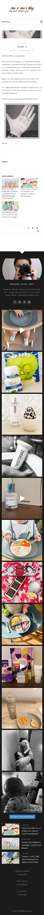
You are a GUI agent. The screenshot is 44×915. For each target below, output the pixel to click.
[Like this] (33, 51)
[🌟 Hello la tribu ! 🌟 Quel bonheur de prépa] (22, 624)
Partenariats (23, 885)
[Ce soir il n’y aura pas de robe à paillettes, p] (22, 792)
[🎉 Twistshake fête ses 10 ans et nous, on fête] (22, 330)
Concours (23, 891)
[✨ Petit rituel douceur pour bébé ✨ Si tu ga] (22, 372)
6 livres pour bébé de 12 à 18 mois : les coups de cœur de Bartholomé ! (31, 831)
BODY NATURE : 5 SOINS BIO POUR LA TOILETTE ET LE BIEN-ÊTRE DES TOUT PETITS (10, 194)
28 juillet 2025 (26, 839)
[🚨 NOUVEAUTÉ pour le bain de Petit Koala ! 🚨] (22, 456)
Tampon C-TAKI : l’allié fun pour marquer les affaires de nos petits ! (30, 859)
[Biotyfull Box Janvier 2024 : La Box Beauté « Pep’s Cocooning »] (10, 206)
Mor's (15, 51)
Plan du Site (22, 874)
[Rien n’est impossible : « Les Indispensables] (22, 666)
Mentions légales (22, 871)
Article (22, 43)
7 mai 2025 (25, 853)
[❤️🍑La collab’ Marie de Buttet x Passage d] (22, 582)
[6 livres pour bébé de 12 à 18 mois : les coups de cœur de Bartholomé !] (29, 183)
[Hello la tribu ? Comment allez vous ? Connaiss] (22, 498)
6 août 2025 (25, 825)
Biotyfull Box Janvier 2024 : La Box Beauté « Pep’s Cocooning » (10, 214)
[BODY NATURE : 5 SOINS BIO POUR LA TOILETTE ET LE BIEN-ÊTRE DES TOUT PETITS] (10, 183)
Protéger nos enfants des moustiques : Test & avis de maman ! (32, 845)
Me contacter (22, 881)
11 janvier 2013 (24, 51)
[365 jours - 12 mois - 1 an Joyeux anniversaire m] (22, 750)
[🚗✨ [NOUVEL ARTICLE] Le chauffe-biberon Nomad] (22, 414)
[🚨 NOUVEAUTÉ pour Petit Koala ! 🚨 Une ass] (22, 540)
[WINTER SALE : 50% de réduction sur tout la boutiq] (22, 708)
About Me (23, 895)
